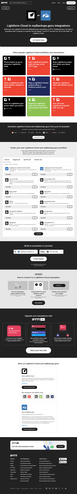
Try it (35, 174)
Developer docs (13, 478)
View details (8, 174)
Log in (63, 2)
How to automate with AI (44, 461)
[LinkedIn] (50, 488)
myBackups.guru (43, 25)
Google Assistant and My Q (26, 467)
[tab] (7, 159)
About (40, 488)
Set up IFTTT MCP (38, 137)
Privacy (36, 488)
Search (11, 474)
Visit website (24, 383)
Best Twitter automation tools (45, 463)
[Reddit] (66, 488)
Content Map (13, 472)
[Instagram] (53, 488)
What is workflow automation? (45, 467)
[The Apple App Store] (63, 459)
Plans (59, 2)
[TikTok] (62, 488)
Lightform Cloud (17, 25)
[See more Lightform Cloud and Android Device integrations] (38, 396)
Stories (11, 463)
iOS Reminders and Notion (26, 474)
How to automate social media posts (47, 478)
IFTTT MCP (12, 467)
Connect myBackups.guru (29, 429)
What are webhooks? (43, 472)
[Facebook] (46, 488)
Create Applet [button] (38, 259)
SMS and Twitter (23, 472)
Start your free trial (38, 350)
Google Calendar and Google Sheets (28, 465)
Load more (38, 233)
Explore (54, 2)
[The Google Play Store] (63, 462)
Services (12, 461)
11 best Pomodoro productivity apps (47, 474)
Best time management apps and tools (47, 465)
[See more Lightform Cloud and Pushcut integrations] (50, 396)
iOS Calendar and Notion (25, 463)
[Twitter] (59, 488)
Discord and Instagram (25, 461)
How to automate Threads (44, 476)
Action (12, 180)
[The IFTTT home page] (4, 3)
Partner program (24, 488)
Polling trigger (13, 169)
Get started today (38, 40)
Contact (31, 488)
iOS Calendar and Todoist (25, 476)
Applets (12, 465)
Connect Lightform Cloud (29, 387)
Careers (18, 488)
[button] (38, 303)
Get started (71, 2)
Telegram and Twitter (24, 478)
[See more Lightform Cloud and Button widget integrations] (27, 396)
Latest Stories (43, 458)
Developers (12, 488)
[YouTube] (56, 488)
